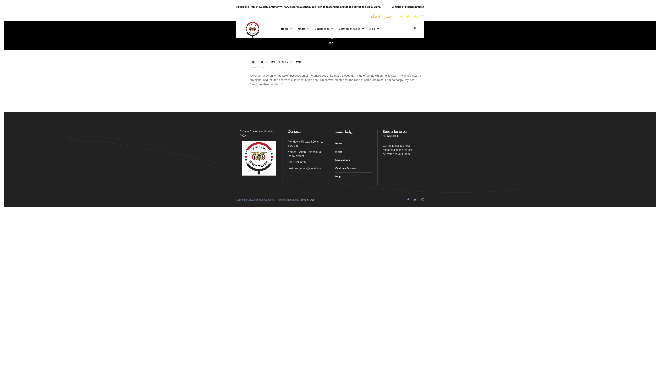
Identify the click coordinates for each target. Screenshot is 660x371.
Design (253, 67)
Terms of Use (307, 199)
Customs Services (349, 28)
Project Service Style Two (275, 62)
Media (301, 28)
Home (284, 28)
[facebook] (401, 17)
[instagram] (422, 17)
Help (372, 28)
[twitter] (408, 17)
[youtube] (415, 17)
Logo (262, 67)
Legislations (322, 28)
